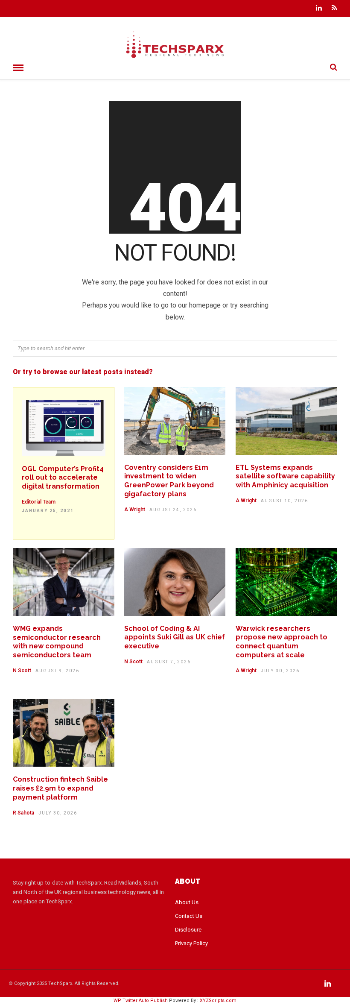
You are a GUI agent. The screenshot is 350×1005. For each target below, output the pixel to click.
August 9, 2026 (57, 670)
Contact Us (188, 916)
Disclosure (188, 929)
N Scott (22, 671)
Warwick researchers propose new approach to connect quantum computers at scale (281, 641)
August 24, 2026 (173, 509)
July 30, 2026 (280, 670)
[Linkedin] (319, 8)
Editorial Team (38, 502)
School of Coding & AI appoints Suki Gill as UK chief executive (174, 637)
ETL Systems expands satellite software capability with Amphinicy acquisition (285, 476)
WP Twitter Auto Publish (141, 1000)
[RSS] (334, 8)
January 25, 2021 (48, 510)
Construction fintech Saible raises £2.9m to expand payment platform (60, 788)
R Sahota (23, 813)
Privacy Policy (191, 943)
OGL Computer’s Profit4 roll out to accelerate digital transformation (63, 478)
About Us (186, 902)
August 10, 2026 (284, 500)
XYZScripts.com (218, 1000)
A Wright (134, 510)
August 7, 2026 (169, 661)
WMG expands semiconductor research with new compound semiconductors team (57, 641)
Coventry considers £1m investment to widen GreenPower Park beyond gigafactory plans (169, 480)
